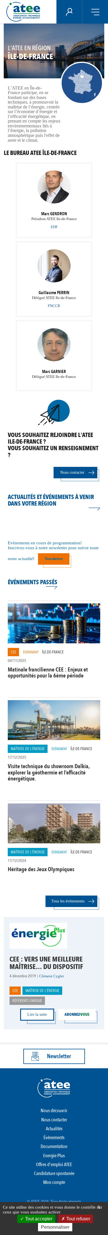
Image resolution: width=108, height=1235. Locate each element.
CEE (13, 652)
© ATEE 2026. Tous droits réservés (54, 1201)
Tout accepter (38, 1218)
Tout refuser (77, 1218)
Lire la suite (37, 1014)
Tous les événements (67, 901)
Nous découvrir (54, 1110)
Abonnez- (77, 1014)
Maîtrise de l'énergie (28, 749)
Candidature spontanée (54, 1173)
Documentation (54, 1146)
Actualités (54, 1128)
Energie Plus (54, 1155)
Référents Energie (27, 1000)
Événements (54, 1137)
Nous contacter (72, 472)
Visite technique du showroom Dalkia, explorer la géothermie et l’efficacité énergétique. (49, 772)
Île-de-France (53, 652)
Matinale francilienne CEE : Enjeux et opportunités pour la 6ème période (48, 672)
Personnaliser (55, 1227)
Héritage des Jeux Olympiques (41, 869)
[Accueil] (25, 11)
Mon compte (54, 1182)
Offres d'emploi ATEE (54, 1164)
